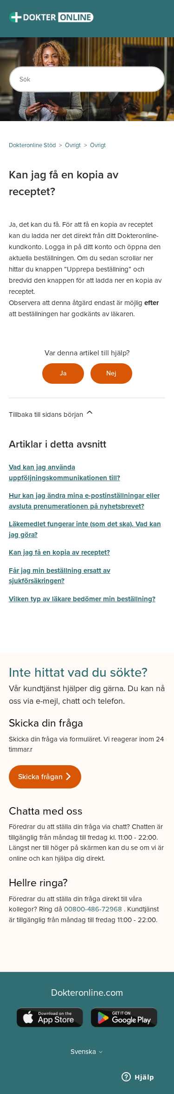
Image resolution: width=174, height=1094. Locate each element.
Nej (111, 373)
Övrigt (73, 145)
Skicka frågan (41, 776)
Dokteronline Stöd (32, 145)
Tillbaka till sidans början (47, 414)
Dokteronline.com (87, 993)
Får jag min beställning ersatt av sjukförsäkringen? (59, 575)
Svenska (84, 1052)
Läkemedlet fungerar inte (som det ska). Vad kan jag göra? (85, 529)
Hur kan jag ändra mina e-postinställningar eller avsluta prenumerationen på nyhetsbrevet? (84, 500)
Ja (63, 373)
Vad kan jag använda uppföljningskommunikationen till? (64, 472)
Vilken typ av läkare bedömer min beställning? (82, 599)
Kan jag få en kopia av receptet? (59, 552)
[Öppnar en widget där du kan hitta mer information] (138, 1077)
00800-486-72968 (94, 909)
